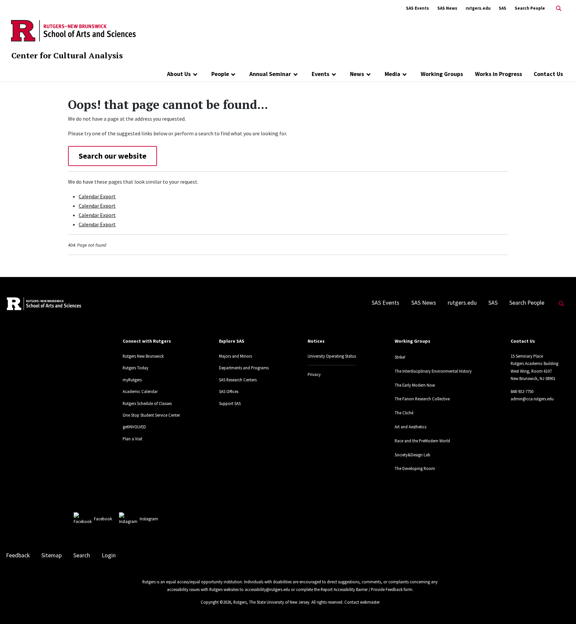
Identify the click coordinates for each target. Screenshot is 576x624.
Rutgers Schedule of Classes (147, 403)
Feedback (18, 555)
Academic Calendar (140, 391)
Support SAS (230, 403)
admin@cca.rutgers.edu (532, 398)
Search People (530, 8)
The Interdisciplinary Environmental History (433, 371)
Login (109, 555)
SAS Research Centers (238, 379)
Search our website (112, 156)
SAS (502, 8)
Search (81, 555)
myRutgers (132, 379)
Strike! (400, 357)
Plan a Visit (132, 438)
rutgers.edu (478, 8)
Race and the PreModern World (422, 440)
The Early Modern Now (415, 385)
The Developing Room (415, 468)
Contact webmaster (362, 602)
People (220, 74)
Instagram (149, 518)
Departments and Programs (244, 367)
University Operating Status (332, 356)
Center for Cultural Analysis (67, 55)
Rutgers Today (135, 367)
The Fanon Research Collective (422, 398)
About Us (179, 74)
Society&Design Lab (412, 454)
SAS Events (417, 8)
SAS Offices (228, 391)
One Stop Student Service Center (151, 415)
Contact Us (548, 74)
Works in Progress (498, 74)
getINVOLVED (134, 426)
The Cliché (404, 412)
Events (320, 74)
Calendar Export (97, 196)
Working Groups (442, 74)
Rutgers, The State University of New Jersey (271, 602)
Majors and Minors (235, 356)
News (357, 74)
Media (392, 74)
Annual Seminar (270, 74)
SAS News (447, 8)
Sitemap (51, 555)
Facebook (103, 518)
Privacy (314, 374)
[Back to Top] (561, 608)
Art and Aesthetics (410, 426)
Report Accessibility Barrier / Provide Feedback (362, 589)
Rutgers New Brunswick (143, 356)
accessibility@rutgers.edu (267, 589)
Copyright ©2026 (216, 602)
